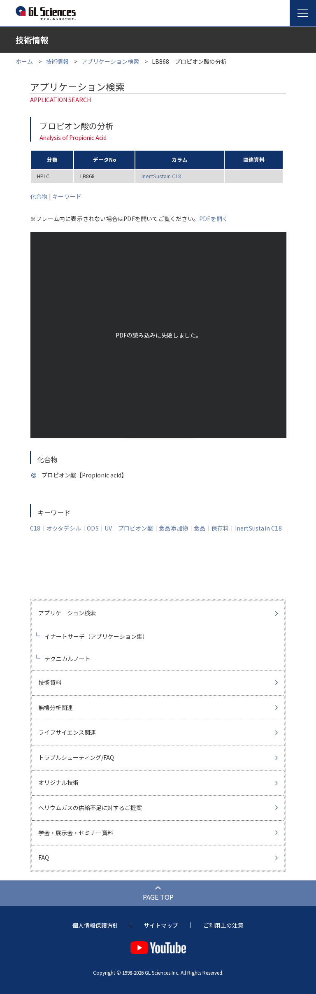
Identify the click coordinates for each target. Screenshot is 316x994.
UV (108, 528)
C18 (35, 528)
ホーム (24, 61)
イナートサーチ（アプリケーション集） (96, 636)
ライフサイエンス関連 (67, 732)
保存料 (220, 528)
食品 (199, 528)
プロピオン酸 (135, 528)
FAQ (43, 857)
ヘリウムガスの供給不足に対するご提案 (90, 807)
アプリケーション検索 (110, 61)
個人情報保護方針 (95, 925)
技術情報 (57, 61)
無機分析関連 (55, 707)
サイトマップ (161, 925)
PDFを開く (213, 218)
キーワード (66, 196)
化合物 (39, 196)
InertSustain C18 (161, 176)
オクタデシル (63, 528)
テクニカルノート (67, 658)
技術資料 (49, 682)
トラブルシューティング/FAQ (76, 757)
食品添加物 (173, 528)
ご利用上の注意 (223, 925)
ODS (93, 528)
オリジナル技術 (58, 782)
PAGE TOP (158, 897)
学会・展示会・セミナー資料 (75, 833)
